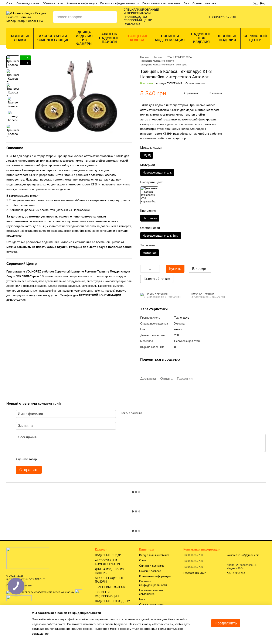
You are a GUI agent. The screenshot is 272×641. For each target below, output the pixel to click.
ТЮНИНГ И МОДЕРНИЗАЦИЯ (170, 38)
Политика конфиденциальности (119, 3)
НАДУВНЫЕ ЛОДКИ (20, 38)
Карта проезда (236, 572)
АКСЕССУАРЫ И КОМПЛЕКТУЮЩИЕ (53, 38)
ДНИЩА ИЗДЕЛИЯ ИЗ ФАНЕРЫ (84, 38)
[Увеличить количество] (157, 268)
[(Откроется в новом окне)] (78, 592)
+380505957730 (222, 17)
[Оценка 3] (57, 459)
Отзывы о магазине (204, 3)
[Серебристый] (149, 195)
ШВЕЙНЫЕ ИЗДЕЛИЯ (227, 38)
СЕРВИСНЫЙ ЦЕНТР (255, 38)
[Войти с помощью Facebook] (147, 413)
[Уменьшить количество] (143, 268)
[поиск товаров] (111, 17)
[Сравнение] (252, 17)
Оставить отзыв (195, 83)
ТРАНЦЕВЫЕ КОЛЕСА (137, 38)
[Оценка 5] (71, 459)
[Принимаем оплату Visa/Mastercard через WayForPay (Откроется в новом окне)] (40, 592)
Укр (255, 3)
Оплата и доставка (28, 3)
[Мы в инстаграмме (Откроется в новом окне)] (177, 17)
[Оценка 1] (43, 459)
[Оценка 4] (64, 459)
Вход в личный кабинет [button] (154, 555)
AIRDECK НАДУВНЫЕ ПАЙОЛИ (109, 38)
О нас (9, 3)
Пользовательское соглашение (161, 3)
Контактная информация (82, 3)
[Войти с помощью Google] (153, 413)
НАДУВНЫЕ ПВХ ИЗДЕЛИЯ (201, 38)
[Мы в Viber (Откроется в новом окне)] (186, 17)
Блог (186, 3)
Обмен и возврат (53, 3)
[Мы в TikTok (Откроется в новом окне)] (194, 17)
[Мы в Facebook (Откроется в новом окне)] (169, 17)
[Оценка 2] (50, 459)
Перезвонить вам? (194, 572)
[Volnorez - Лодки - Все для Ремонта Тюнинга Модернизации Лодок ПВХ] (27, 557)
